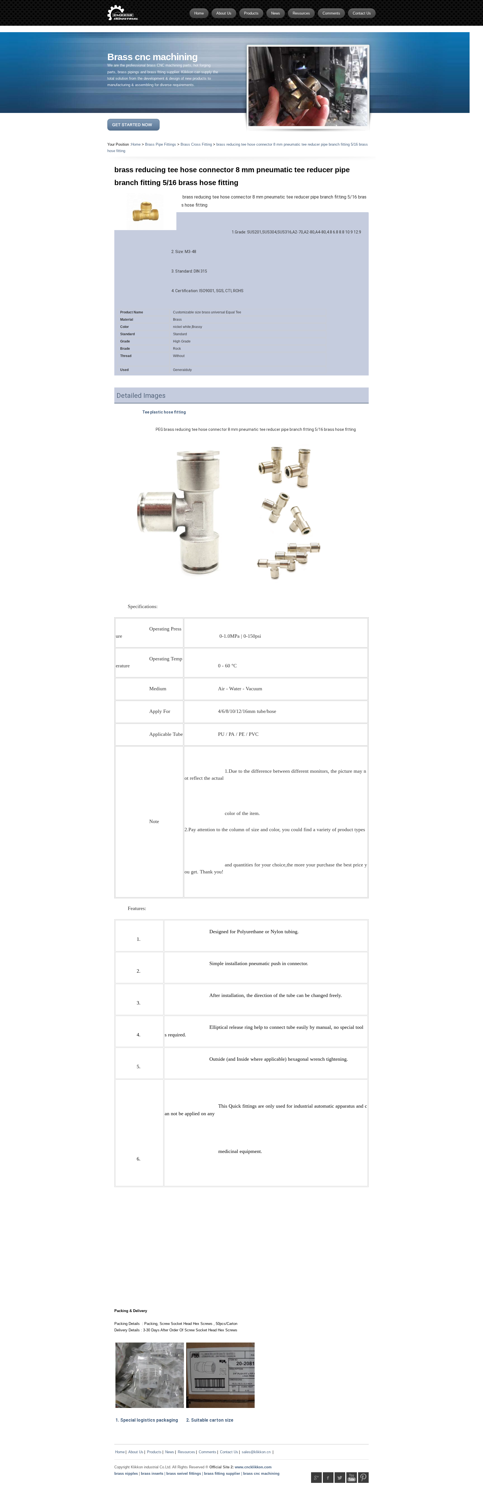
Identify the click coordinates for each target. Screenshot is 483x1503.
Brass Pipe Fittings (160, 144)
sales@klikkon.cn (256, 1452)
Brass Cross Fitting (196, 144)
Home (136, 144)
